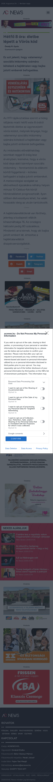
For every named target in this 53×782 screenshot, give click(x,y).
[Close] (47, 333)
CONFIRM (16, 439)
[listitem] (26, 382)
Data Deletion (11, 448)
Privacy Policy (42, 448)
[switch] (42, 388)
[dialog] (26, 391)
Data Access (26, 448)
